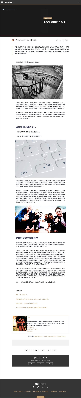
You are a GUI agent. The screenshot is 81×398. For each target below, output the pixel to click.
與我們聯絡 (54, 391)
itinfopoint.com (61, 336)
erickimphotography (49, 336)
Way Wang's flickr (32, 329)
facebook (30, 331)
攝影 (42, 350)
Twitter (63, 40)
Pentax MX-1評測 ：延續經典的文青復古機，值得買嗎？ (31, 307)
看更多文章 (30, 327)
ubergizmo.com (38, 336)
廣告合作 (28, 391)
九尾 (16, 40)
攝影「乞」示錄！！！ (22, 295)
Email (66, 40)
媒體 (48, 350)
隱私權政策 (45, 391)
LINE (60, 40)
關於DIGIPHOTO (18, 391)
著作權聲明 (36, 391)
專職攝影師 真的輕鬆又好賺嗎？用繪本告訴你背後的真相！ (32, 299)
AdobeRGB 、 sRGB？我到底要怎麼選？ (27, 303)
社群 (54, 350)
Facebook (57, 40)
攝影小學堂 (28, 350)
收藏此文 (34, 40)
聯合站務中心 (63, 391)
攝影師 (35, 350)
